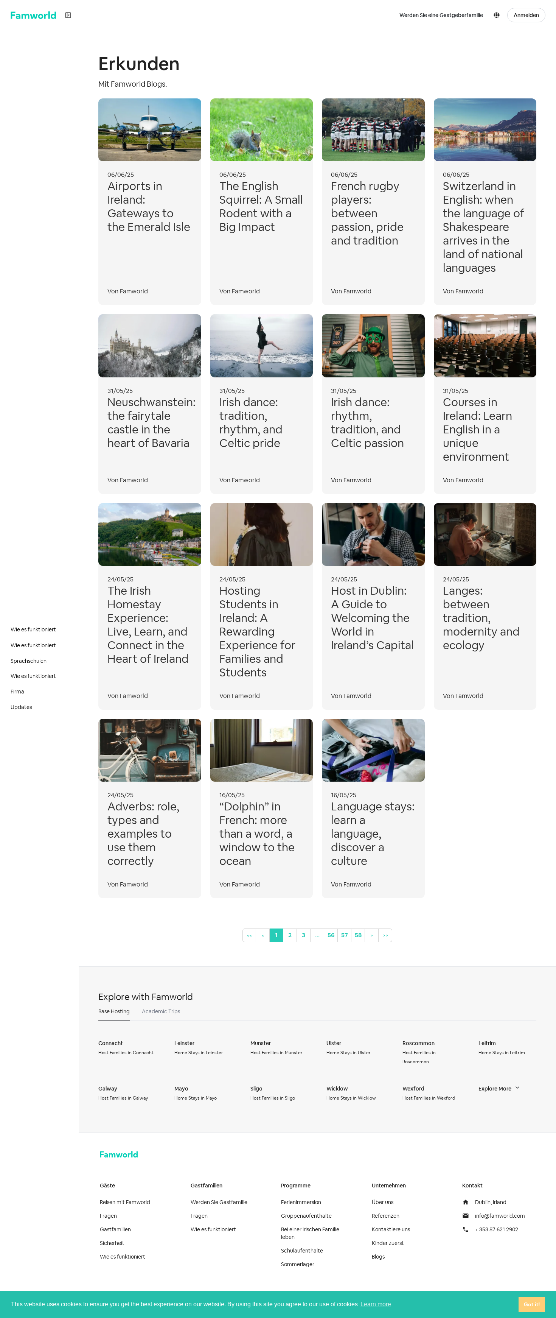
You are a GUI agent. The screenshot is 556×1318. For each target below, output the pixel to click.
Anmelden (526, 15)
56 (331, 935)
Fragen (108, 1215)
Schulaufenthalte (302, 1250)
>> (385, 935)
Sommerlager (297, 1264)
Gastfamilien (115, 1229)
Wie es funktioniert (122, 1256)
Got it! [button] (532, 1304)
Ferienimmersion (301, 1202)
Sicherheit (112, 1243)
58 (358, 935)
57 (344, 935)
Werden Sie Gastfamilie (219, 1202)
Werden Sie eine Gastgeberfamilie (441, 15)
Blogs (378, 1256)
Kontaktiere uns (391, 1229)
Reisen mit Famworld (125, 1202)
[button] (498, 15)
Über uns (382, 1202)
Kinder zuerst (388, 1243)
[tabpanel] (317, 1070)
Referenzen (385, 1215)
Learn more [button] (375, 1304)
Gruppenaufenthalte (306, 1215)
